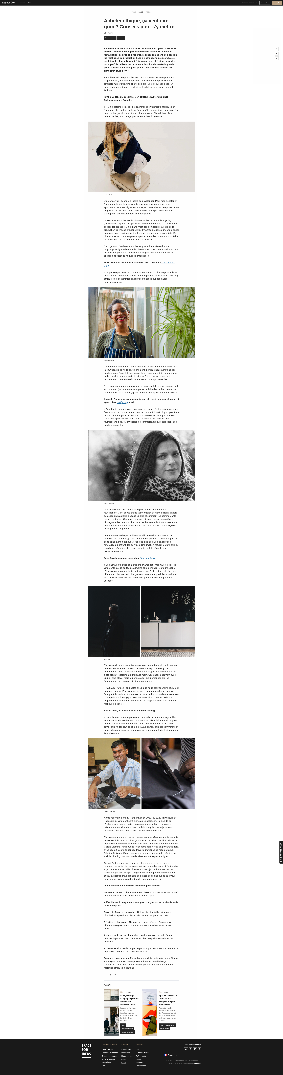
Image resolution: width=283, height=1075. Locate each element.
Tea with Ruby (147, 558)
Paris (161, 1025)
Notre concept (107, 1049)
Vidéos (148, 12)
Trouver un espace (109, 1056)
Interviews (121, 38)
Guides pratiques (110, 38)
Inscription (277, 3)
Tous (134, 12)
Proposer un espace (110, 1053)
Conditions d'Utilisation (194, 1063)
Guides (22, 2)
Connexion (264, 3)
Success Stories (142, 1053)
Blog (29, 2)
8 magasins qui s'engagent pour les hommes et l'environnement (129, 1000)
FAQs (123, 1063)
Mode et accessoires (127, 1032)
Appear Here (126, 1049)
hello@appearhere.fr (193, 1044)
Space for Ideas (169, 1025)
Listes (123, 1025)
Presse (124, 1060)
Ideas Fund (125, 1053)
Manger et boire (164, 1028)
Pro (103, 1066)
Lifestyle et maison (127, 1028)
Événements (141, 1056)
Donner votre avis (281, 852)
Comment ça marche (248, 2)
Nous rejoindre (127, 1056)
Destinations (141, 1066)
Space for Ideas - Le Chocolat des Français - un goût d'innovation (168, 1000)
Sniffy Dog (122, 402)
